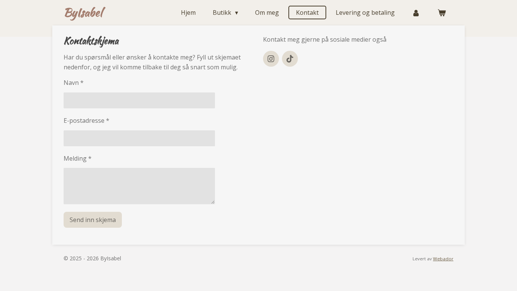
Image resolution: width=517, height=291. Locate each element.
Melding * (78, 158)
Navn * (74, 82)
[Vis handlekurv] (441, 12)
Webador (443, 258)
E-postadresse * (86, 120)
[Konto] (416, 12)
